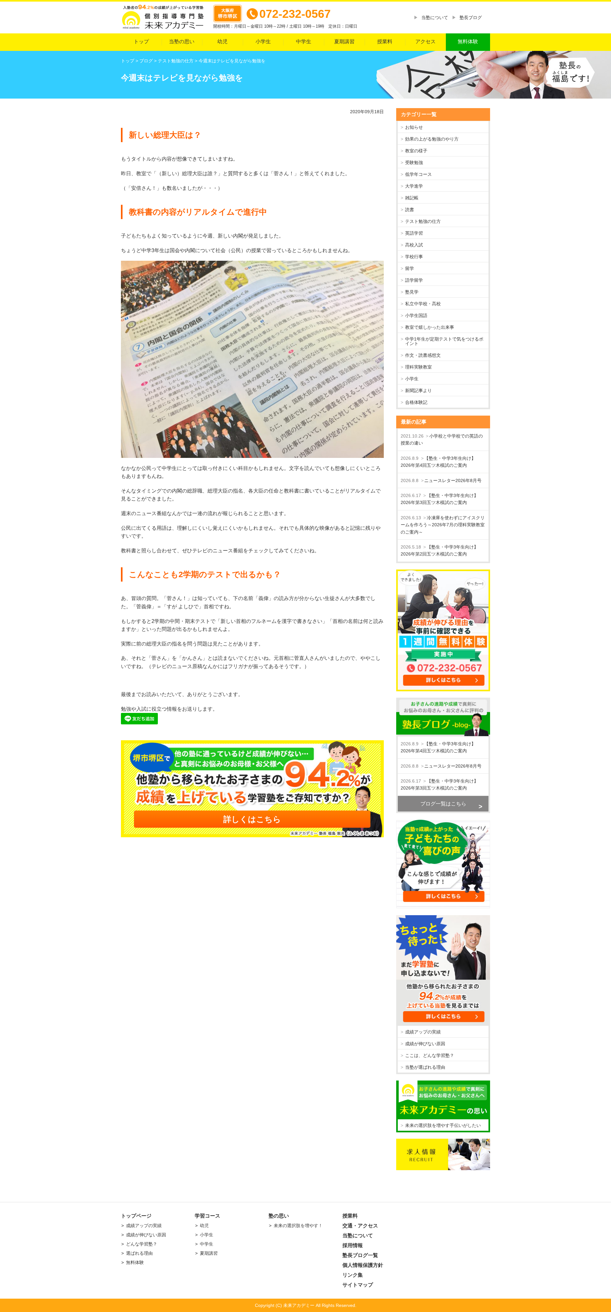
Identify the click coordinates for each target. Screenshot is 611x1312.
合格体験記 (416, 402)
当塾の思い (181, 41)
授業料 (384, 41)
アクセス (425, 41)
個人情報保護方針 (362, 1265)
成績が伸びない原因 (425, 1043)
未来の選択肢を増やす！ (298, 1225)
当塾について (434, 17)
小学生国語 (416, 315)
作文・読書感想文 (423, 355)
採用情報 (352, 1245)
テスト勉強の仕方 (423, 221)
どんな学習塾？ (141, 1243)
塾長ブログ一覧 (360, 1255)
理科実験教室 (418, 366)
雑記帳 (411, 197)
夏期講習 (344, 41)
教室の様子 (416, 150)
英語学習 (414, 233)
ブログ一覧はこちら (443, 803)
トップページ (136, 1216)
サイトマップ (357, 1285)
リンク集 (352, 1275)
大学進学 (414, 186)
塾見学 (411, 291)
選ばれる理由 (139, 1253)
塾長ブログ (471, 17)
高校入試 (414, 244)
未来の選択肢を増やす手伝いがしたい (443, 1125)
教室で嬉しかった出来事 (429, 327)
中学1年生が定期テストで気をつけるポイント (444, 341)
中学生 (303, 41)
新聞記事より (418, 390)
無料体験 (468, 41)
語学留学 (414, 280)
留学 (409, 268)
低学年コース (418, 174)
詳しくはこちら (252, 819)
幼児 (222, 41)
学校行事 (414, 256)
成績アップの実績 (423, 1031)
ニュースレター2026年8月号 (452, 480)
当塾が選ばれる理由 (425, 1067)
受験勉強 (414, 162)
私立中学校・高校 (423, 303)
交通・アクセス (360, 1225)
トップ (141, 41)
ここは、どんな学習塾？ (429, 1055)
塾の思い (279, 1216)
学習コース (207, 1216)
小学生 (263, 41)
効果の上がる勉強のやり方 (432, 139)
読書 (409, 209)
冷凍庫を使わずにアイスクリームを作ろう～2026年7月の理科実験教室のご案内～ (443, 525)
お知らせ (414, 127)
